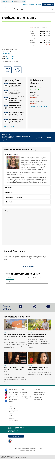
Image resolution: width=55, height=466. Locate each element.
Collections (24, 394)
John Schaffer (31, 347)
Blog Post (30, 332)
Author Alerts (12, 391)
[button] (28, 4)
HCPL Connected (13, 396)
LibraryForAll (12, 418)
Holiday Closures (13, 411)
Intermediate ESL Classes (16, 119)
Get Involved (12, 417)
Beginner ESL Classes (15, 105)
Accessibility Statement (36, 448)
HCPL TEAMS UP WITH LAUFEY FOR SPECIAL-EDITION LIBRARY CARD (14, 370)
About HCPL (12, 408)
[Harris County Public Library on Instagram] (6, 395)
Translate (23, 1)
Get (7, 53)
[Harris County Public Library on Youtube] (6, 398)
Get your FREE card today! (45, 137)
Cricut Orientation (14, 90)
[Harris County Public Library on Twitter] (6, 392)
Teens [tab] (42, 278)
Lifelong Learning (38, 399)
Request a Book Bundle (15, 403)
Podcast (11, 401)
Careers (11, 413)
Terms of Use (16, 448)
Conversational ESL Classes (16, 112)
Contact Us (16, 436)
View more (9, 126)
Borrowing (24, 392)
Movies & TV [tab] (32, 278)
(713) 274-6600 (12, 431)
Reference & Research (39, 392)
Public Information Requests (13, 421)
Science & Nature (38, 397)
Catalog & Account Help (15, 392)
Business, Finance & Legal (39, 395)
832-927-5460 (43, 182)
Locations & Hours (13, 410)
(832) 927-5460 (10, 56)
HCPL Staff (30, 376)
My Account (24, 391)
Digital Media (37, 391)
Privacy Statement (25, 448)
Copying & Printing (26, 396)
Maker (10, 397)
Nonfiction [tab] (20, 278)
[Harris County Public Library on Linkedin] (6, 401)
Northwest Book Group (15, 83)
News (5, 332)
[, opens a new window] (20, 308)
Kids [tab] (9, 282)
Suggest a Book (13, 394)
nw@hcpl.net (9, 58)
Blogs (10, 415)
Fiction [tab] (10, 278)
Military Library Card (14, 399)
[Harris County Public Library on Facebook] (6, 390)
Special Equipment (26, 397)
